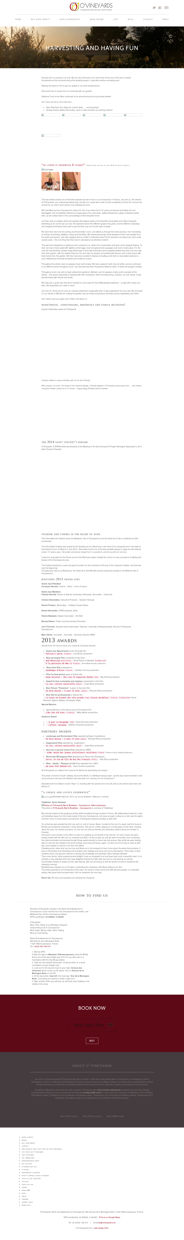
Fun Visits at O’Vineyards (33, 1152)
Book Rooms (97, 19)
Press (165, 19)
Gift (115, 19)
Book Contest (27, 1137)
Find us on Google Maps (109, 1217)
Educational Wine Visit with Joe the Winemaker (42, 1149)
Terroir (25, 1199)
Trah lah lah (27, 1184)
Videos (24, 1187)
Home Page (26, 1205)
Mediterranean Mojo (30, 1161)
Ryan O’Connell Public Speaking (35, 1175)
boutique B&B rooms (92, 1092)
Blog (130, 19)
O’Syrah (25, 1170)
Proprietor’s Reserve (31, 1173)
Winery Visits (27, 1202)
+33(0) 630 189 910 (42, 946)
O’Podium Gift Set (29, 1167)
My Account (27, 1164)
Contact (148, 19)
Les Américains (28, 1158)
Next (92, 1040)
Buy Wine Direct (40, 19)
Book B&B (26, 1190)
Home (18, 19)
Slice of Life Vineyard (31, 1178)
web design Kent (101, 1228)
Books (24, 1140)
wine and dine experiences (109, 1089)
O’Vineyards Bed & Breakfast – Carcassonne (72, 808)
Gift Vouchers (28, 1155)
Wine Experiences (70, 19)
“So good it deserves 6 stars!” (63, 165)
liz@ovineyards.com (107, 1222)
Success (25, 1181)
